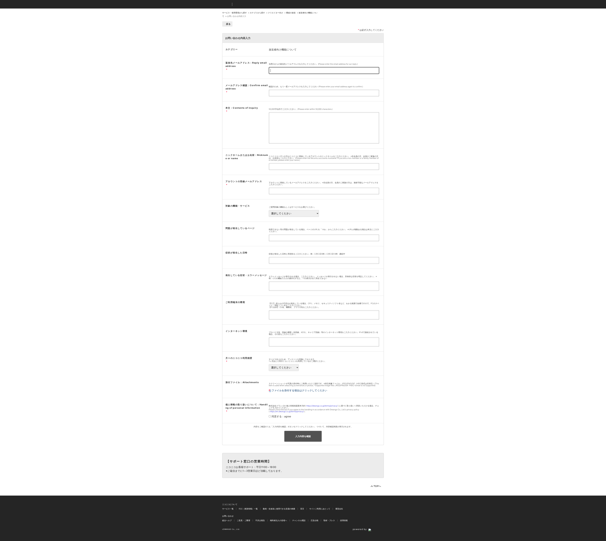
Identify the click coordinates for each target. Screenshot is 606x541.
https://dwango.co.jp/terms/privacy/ (322, 406)
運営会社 (339, 509)
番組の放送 (291, 13)
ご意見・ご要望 (243, 520)
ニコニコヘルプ (251, 4)
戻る (228, 24)
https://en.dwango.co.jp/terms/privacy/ (287, 411)
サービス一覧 (228, 509)
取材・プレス (329, 520)
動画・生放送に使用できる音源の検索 (279, 509)
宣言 (302, 509)
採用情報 (344, 520)
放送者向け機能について (283, 49)
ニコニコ (226, 4)
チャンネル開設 (299, 520)
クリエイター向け (275, 13)
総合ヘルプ (227, 520)
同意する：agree (281, 416)
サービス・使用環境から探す (234, 13)
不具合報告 (260, 520)
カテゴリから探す (257, 13)
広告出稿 (314, 520)
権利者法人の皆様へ (278, 520)
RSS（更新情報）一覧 (248, 509)
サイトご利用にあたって (319, 509)
